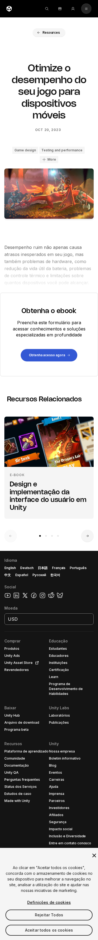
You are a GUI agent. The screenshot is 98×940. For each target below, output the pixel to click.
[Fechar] (94, 855)
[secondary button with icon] (86, 9)
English (10, 568)
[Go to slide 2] (46, 536)
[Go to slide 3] (52, 536)
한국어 (55, 575)
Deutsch (26, 568)
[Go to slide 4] (58, 536)
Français (59, 568)
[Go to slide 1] (40, 536)
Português (78, 568)
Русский (39, 575)
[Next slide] (87, 536)
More (51, 159)
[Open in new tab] (36, 663)
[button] (49, 32)
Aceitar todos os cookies (49, 930)
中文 (7, 575)
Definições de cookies (49, 902)
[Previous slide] (10, 536)
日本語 (43, 568)
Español (21, 575)
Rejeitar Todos (49, 915)
